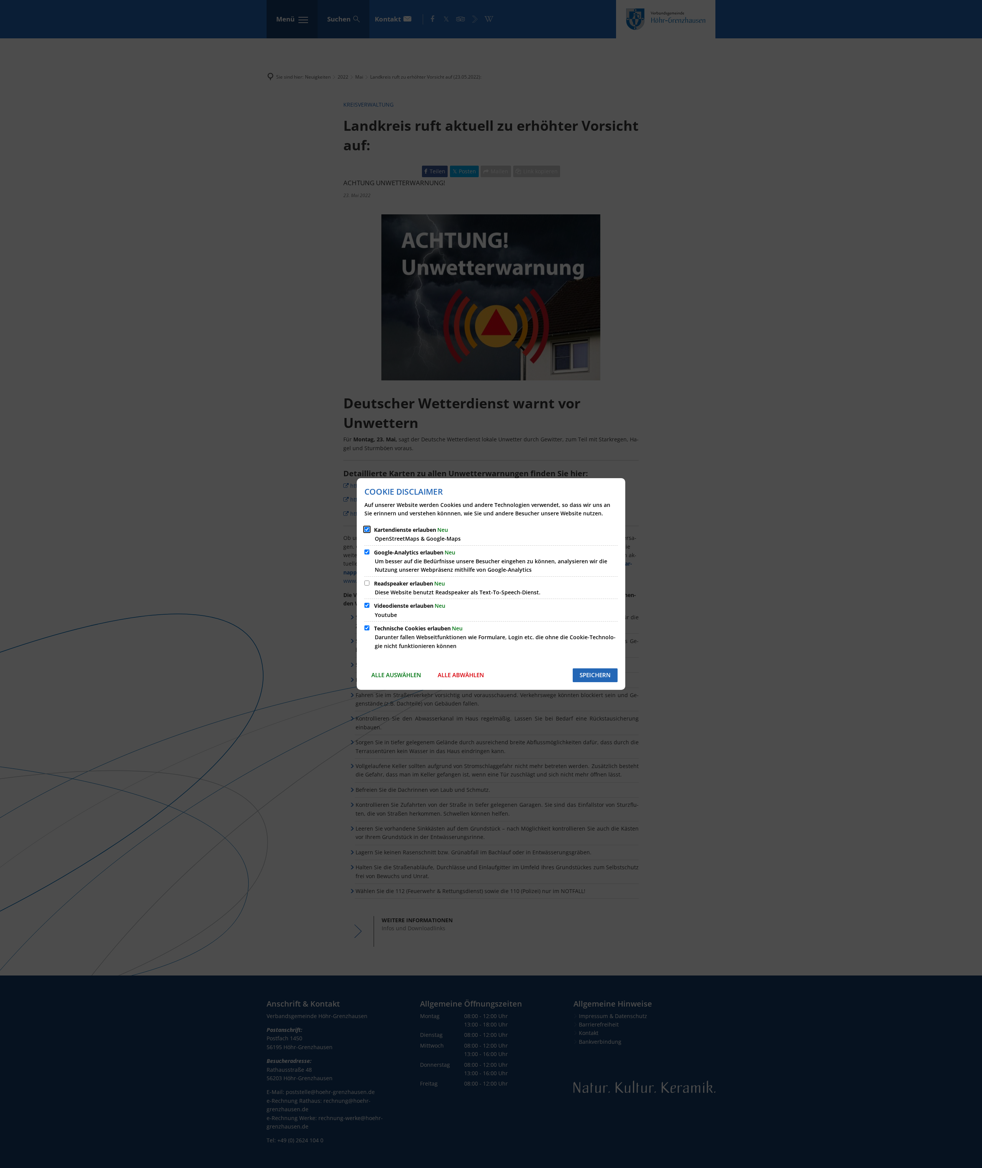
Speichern (595, 675)
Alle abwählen (461, 675)
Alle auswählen (396, 675)
